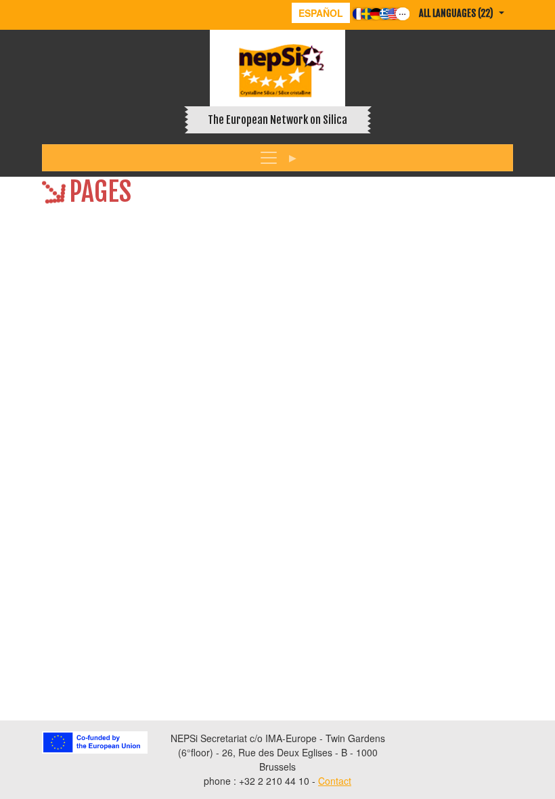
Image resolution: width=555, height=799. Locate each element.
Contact (334, 780)
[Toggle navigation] (277, 157)
